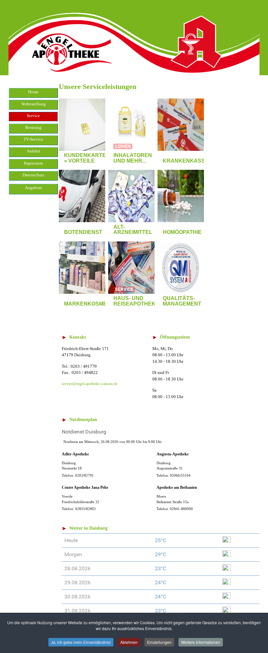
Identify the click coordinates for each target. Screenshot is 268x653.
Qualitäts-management (182, 301)
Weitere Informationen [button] (200, 642)
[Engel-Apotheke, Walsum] (134, 37)
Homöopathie (182, 232)
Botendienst (83, 232)
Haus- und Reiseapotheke (136, 301)
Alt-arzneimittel (132, 229)
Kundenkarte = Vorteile (85, 158)
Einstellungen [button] (159, 642)
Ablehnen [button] (129, 642)
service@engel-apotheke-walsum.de (89, 383)
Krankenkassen (187, 161)
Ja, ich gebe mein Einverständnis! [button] (81, 642)
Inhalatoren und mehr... (132, 158)
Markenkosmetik (89, 304)
